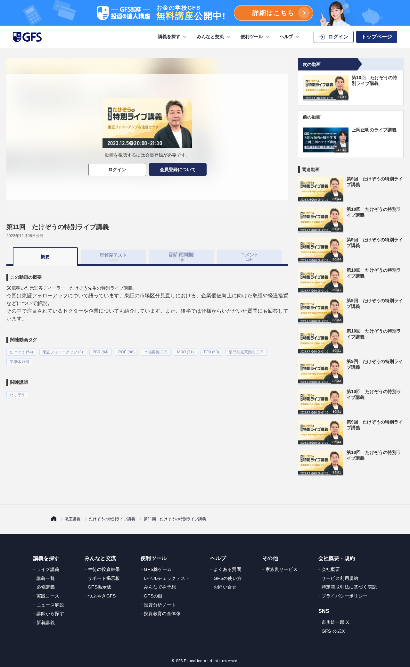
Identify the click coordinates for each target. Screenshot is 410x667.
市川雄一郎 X (335, 622)
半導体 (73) (19, 361)
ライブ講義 (48, 569)
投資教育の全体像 (162, 613)
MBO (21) (185, 352)
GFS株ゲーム (158, 569)
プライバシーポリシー (345, 595)
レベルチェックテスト (167, 578)
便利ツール (252, 36)
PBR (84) (101, 352)
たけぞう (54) (21, 352)
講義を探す (169, 36)
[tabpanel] (147, 332)
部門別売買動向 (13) (246, 352)
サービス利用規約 (340, 578)
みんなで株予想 (160, 586)
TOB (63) (211, 352)
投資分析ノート (160, 604)
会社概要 (331, 569)
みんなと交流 (210, 36)
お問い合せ (225, 586)
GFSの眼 (153, 595)
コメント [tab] (249, 256)
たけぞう (17, 394)
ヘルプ (286, 36)
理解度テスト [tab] (113, 256)
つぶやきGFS (102, 595)
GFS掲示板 (99, 586)
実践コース (48, 595)
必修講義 (46, 586)
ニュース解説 (50, 604)
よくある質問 (227, 569)
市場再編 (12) (156, 352)
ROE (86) (126, 352)
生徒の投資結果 (104, 569)
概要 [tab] (45, 256)
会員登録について (178, 169)
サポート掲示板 (104, 578)
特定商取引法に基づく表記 (349, 586)
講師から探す (50, 613)
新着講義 (46, 622)
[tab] (181, 257)
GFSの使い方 (228, 578)
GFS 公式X (333, 631)
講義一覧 (46, 578)
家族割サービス (282, 569)
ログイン (117, 169)
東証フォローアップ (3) (63, 352)
